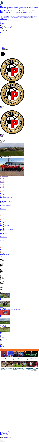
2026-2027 (2, 177)
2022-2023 (2, 181)
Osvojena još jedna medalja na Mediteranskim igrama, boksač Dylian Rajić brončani (6, 359)
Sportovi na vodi (35, 16)
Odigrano (1, 176)
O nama (3, 431)
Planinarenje (20, 16)
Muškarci (3, 48)
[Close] (0, 439)
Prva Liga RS (2, 12)
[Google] (1, 31)
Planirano (4, 176)
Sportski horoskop (23, 17)
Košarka (8, 20)
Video (1, 17)
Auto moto (10, 16)
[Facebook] (4, 31)
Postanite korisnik (3, 432)
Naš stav (15, 17)
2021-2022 (2, 182)
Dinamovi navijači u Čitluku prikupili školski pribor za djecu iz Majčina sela (19, 359)
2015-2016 (2, 187)
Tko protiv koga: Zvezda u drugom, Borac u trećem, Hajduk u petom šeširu (32, 359)
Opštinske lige (30, 7)
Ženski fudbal (2, 8)
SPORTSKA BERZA (3, 23)
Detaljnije (1, 135)
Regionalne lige (15, 7)
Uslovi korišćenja (7, 431)
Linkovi (1, 434)
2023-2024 (2, 180)
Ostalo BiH (13, 8)
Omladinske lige (35, 7)
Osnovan (1, 136)
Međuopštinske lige (25, 7)
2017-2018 (2, 185)
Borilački (16, 16)
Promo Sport (18, 17)
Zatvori (2, 348)
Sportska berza (5, 16)
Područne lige (20, 7)
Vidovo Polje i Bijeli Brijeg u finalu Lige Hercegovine (6, 369)
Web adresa (2, 141)
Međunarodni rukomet (24, 12)
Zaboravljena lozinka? (3, 27)
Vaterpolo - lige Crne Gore (29, 16)
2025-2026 (2, 178)
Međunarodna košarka (22, 10)
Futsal (6, 8)
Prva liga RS (8, 7)
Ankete (4, 434)
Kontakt (7, 432)
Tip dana (32, 17)
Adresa (1, 139)
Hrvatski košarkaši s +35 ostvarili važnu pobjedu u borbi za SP (32, 369)
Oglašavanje (10, 432)
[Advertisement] (19, 40)
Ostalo (9, 10)
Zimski (1, 16)
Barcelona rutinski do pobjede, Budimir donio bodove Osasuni (18, 369)
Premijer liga (6, 10)
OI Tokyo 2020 (28, 17)
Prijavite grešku (2, 433)
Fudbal (2, 20)
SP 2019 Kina (32, 10)
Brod (1, 107)
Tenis (8, 16)
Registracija (9, 27)
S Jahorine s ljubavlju (3, 19)
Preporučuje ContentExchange (33, 370)
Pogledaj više (2, 256)
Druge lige (11, 7)
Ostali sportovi (8, 17)
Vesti (1, 5)
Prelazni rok (36, 8)
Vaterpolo (23, 16)
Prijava (2, 24)
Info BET (11, 17)
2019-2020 (2, 183)
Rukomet (16, 20)
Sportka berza (7, 434)
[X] (6, 31)
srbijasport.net (7, 437)
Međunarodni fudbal (27, 8)
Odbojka (12, 20)
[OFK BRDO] (2, 337)
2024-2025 (2, 179)
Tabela (7, 176)
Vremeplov (4, 17)
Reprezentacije (32, 8)
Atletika (13, 16)
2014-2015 (2, 188)
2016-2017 (2, 186)
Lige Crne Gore (21, 8)
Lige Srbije (17, 8)
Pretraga (6, 433)
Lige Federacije (9, 8)
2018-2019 (2, 184)
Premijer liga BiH (3, 7)
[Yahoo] (9, 31)
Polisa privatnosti (12, 431)
